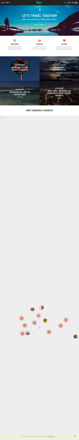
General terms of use (51, 436)
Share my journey (39, 25)
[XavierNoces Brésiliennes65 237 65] (28, 333)
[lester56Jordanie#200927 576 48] (45, 320)
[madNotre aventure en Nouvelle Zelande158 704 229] (76, 337)
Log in (3, 2)
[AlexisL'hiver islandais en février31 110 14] (32, 309)
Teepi (39, 3)
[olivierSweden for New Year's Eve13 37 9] (42, 307)
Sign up (8, 2)
